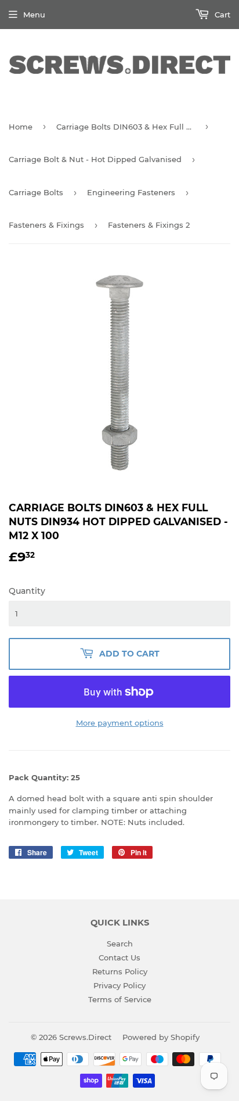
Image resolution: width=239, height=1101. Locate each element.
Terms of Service (119, 999)
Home (20, 126)
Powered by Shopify (161, 1037)
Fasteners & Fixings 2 (149, 224)
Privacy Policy (119, 985)
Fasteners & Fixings (46, 224)
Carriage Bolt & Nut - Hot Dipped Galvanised (95, 159)
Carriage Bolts (36, 192)
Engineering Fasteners (131, 192)
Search (120, 943)
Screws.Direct (85, 1037)
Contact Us (119, 957)
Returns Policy (119, 971)
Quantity (27, 591)
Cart (221, 14)
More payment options (120, 722)
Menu (34, 14)
